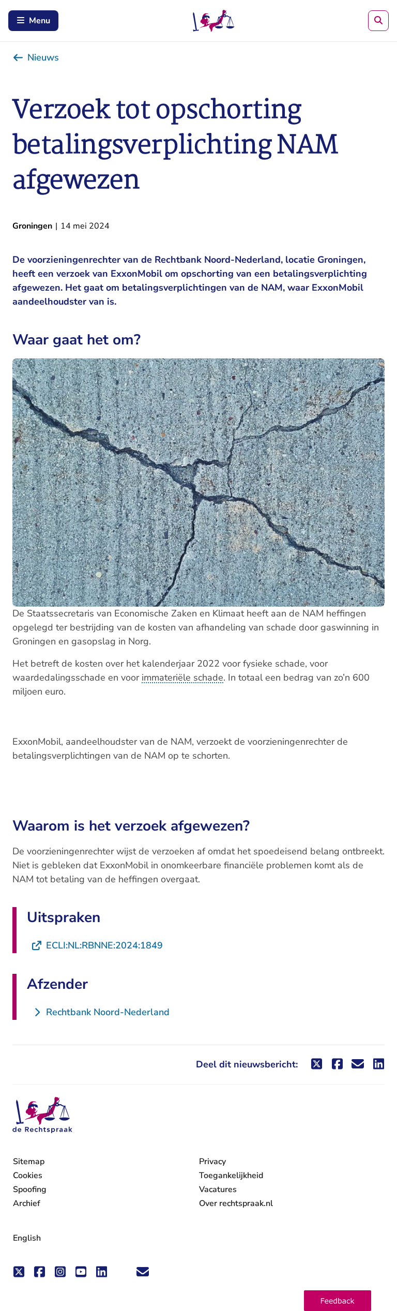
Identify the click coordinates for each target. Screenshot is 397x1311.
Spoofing (30, 1189)
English (27, 1238)
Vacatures (217, 1190)
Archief (26, 1203)
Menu (39, 20)
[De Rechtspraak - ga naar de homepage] (42, 1115)
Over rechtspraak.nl (236, 1203)
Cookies (27, 1175)
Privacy (212, 1161)
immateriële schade (182, 677)
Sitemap (28, 1161)
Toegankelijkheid (231, 1175)
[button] (337, 1300)
